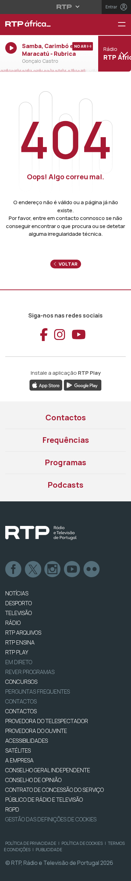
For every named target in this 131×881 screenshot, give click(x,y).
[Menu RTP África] (124, 25)
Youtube (72, 569)
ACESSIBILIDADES (26, 741)
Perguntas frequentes (37, 691)
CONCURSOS (21, 682)
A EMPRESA (19, 760)
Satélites (18, 750)
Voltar (68, 264)
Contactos (65, 417)
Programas (65, 462)
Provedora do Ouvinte (36, 731)
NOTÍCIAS (16, 593)
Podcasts (65, 485)
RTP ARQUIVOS (23, 632)
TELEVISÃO (18, 613)
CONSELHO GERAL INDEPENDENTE (47, 770)
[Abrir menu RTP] (65, 6)
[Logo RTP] (41, 533)
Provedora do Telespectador (46, 721)
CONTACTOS (21, 711)
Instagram (52, 569)
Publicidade (49, 850)
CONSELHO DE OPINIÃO (33, 780)
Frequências (65, 440)
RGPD (12, 809)
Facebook (13, 569)
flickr (91, 569)
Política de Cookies (82, 843)
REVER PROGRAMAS (29, 672)
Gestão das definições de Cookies (50, 819)
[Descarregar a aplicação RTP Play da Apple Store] (46, 384)
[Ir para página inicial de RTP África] (43, 24)
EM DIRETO (18, 662)
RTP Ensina (20, 642)
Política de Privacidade (30, 843)
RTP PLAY (16, 652)
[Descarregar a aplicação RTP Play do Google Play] (83, 384)
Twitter (33, 569)
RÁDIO (13, 623)
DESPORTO (18, 603)
